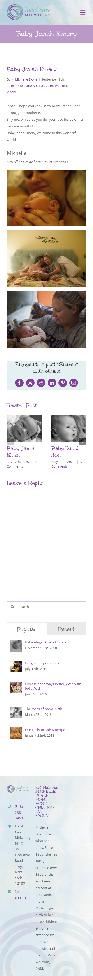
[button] (10, 441)
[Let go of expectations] (16, 664)
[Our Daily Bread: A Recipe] (16, 731)
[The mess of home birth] (16, 710)
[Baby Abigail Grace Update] (16, 643)
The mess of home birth (43, 709)
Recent (66, 629)
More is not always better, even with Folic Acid (53, 686)
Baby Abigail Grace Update (45, 642)
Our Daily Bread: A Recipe (45, 729)
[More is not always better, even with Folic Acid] (16, 685)
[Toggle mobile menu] (83, 12)
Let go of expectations (42, 663)
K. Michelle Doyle (24, 79)
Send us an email (21, 894)
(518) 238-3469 (19, 812)
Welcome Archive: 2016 (35, 85)
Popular (26, 629)
